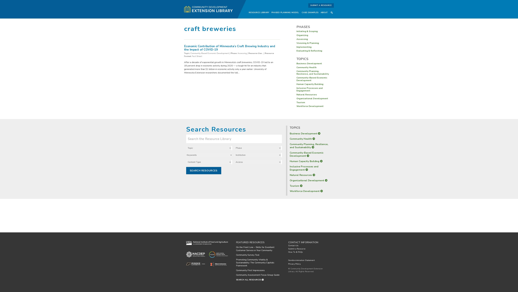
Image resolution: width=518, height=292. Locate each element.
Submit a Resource (321, 5)
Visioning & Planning (308, 43)
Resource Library (259, 12)
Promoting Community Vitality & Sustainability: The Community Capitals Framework (255, 262)
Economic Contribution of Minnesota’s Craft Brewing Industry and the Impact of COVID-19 (229, 48)
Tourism (301, 102)
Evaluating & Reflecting (309, 50)
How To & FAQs (295, 252)
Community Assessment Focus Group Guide (258, 274)
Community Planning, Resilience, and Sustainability (313, 72)
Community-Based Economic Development (312, 79)
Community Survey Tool (247, 254)
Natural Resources (307, 94)
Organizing (302, 35)
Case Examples (310, 12)
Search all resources (249, 279)
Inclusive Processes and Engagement (310, 89)
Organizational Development (312, 98)
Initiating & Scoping (307, 31)
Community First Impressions (250, 270)
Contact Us (293, 245)
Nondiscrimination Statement (301, 260)
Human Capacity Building (310, 84)
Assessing (302, 39)
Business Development (309, 63)
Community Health (307, 67)
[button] (332, 13)
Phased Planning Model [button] (285, 12)
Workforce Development (310, 106)
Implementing (304, 47)
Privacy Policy (294, 264)
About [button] (324, 12)
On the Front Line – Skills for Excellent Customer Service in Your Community (255, 249)
